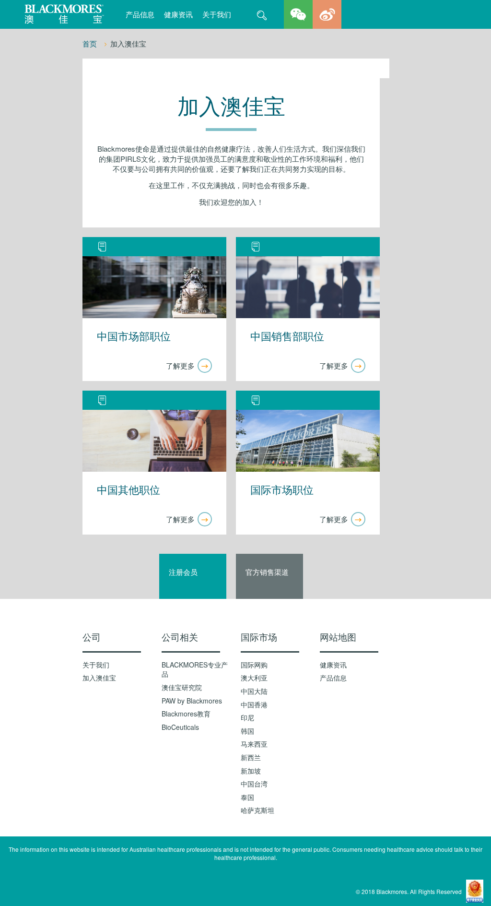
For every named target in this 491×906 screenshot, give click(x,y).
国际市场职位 (282, 490)
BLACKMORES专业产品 (195, 669)
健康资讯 (178, 14)
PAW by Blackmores (192, 700)
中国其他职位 (128, 490)
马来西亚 (254, 744)
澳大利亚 (254, 677)
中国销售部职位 (287, 337)
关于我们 (216, 14)
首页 (90, 43)
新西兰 (251, 757)
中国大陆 (254, 691)
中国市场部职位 (134, 337)
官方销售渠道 (267, 572)
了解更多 (180, 365)
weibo (327, 14)
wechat (298, 14)
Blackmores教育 (186, 713)
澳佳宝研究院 (182, 687)
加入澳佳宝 (99, 677)
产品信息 (140, 14)
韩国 (247, 731)
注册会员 (183, 572)
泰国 (247, 797)
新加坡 (251, 770)
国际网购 (254, 664)
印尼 (247, 717)
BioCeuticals (180, 727)
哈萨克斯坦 (257, 810)
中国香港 (254, 704)
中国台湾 (254, 783)
